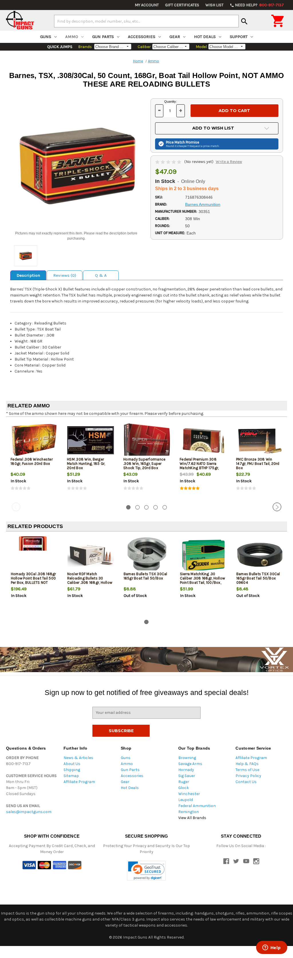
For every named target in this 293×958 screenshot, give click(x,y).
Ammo (71, 36)
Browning (187, 757)
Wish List (214, 5)
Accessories (141, 36)
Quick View (34, 440)
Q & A (101, 275)
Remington (188, 811)
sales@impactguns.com (29, 811)
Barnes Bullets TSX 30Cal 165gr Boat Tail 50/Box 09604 (258, 578)
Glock (183, 787)
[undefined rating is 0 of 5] (168, 161)
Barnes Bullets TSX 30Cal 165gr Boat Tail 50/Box (145, 576)
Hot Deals (205, 36)
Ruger (183, 781)
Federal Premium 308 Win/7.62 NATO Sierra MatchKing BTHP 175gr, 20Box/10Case (199, 465)
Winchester (189, 793)
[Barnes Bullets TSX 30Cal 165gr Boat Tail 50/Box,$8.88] (147, 554)
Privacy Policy (248, 775)
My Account (147, 5)
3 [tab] (146, 507)
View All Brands (192, 817)
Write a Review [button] (229, 161)
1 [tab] (128, 507)
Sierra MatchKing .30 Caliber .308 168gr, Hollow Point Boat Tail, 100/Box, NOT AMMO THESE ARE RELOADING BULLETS (202, 582)
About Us (72, 763)
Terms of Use (247, 769)
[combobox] (146, 21)
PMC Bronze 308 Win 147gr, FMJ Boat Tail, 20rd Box (258, 463)
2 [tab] (137, 507)
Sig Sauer (186, 775)
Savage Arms (190, 763)
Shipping (72, 769)
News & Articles (78, 757)
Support (239, 36)
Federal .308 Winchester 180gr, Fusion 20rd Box (32, 461)
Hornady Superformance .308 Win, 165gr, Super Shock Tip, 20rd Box (144, 463)
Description (28, 275)
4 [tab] (155, 507)
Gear (174, 36)
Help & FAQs (247, 763)
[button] (146, 870)
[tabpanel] (34, 461)
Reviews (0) (64, 275)
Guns (45, 36)
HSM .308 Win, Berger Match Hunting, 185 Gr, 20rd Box (86, 463)
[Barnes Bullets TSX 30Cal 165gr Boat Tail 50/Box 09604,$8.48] (260, 554)
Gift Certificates (182, 5)
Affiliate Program (79, 781)
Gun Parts (103, 36)
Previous (16, 507)
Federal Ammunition (197, 805)
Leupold (185, 799)
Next (277, 507)
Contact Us (246, 781)
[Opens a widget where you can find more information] (271, 948)
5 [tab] (165, 507)
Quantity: (170, 101)
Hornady (186, 769)
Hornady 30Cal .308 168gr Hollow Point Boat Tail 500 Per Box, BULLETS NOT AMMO (33, 580)
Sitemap (71, 775)
